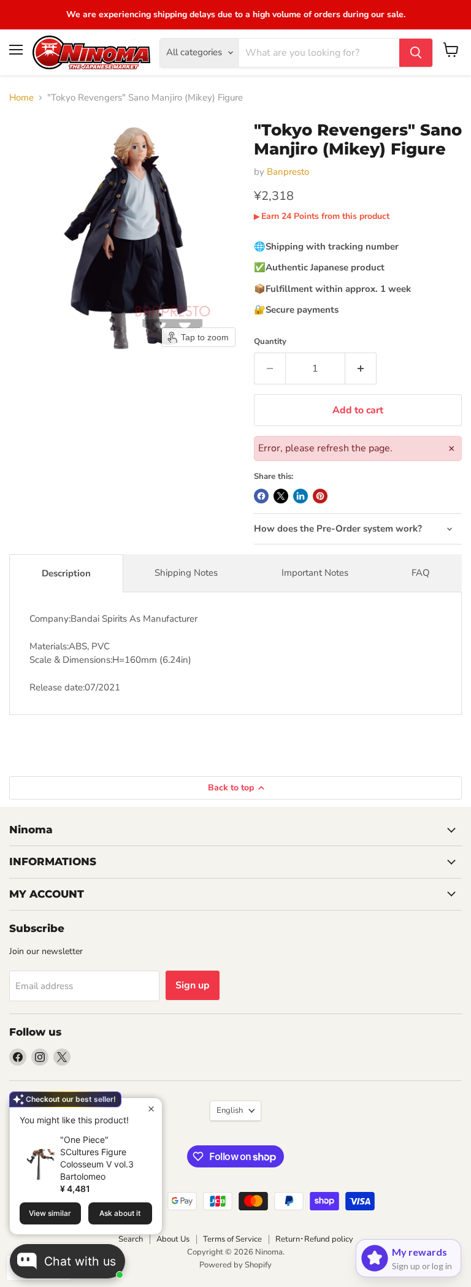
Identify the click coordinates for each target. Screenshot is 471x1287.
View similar (50, 1213)
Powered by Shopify (235, 1264)
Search (130, 1239)
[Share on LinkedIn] (300, 496)
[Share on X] (281, 496)
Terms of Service (232, 1239)
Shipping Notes (186, 573)
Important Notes (314, 573)
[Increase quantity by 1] (361, 368)
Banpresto (288, 172)
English (229, 1110)
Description (66, 573)
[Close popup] (151, 1109)
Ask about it (119, 1213)
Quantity (270, 341)
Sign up (192, 985)
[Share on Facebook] (261, 496)
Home (21, 98)
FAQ (421, 573)
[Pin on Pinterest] (320, 496)
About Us (173, 1239)
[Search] (415, 53)
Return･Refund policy (314, 1239)
